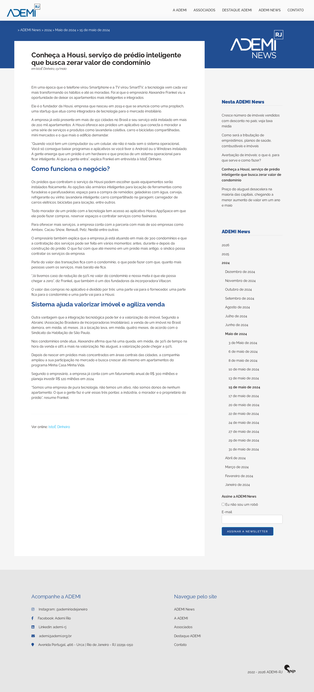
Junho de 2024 (236, 325)
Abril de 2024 (235, 458)
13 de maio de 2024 (244, 378)
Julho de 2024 (236, 316)
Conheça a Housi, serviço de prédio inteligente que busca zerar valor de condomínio (251, 174)
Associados (204, 10)
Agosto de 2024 (237, 307)
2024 (48, 30)
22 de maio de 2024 (244, 414)
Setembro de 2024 (239, 298)
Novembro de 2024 (240, 281)
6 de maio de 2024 (243, 352)
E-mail (227, 512)
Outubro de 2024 (238, 289)
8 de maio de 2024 (243, 360)
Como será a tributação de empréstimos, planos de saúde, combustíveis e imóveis (246, 140)
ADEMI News (270, 10)
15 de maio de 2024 (94, 30)
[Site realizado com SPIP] (289, 672)
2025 (225, 254)
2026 (225, 245)
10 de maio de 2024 (244, 369)
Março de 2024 (237, 467)
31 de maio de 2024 (244, 449)
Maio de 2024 (65, 30)
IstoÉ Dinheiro (59, 427)
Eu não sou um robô (241, 505)
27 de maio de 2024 (244, 432)
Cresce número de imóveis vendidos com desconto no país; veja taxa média (251, 120)
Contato (296, 10)
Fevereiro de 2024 (239, 476)
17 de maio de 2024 (244, 396)
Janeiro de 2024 (237, 485)
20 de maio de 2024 (244, 405)
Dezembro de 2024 (240, 272)
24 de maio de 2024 (244, 423)
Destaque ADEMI (237, 10)
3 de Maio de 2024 (243, 343)
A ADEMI (180, 10)
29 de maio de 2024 (244, 440)
